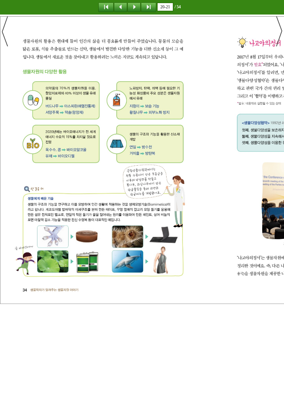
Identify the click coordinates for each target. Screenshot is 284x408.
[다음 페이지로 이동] (134, 6)
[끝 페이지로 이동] (148, 6)
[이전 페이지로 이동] (120, 6)
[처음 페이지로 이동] (106, 6)
